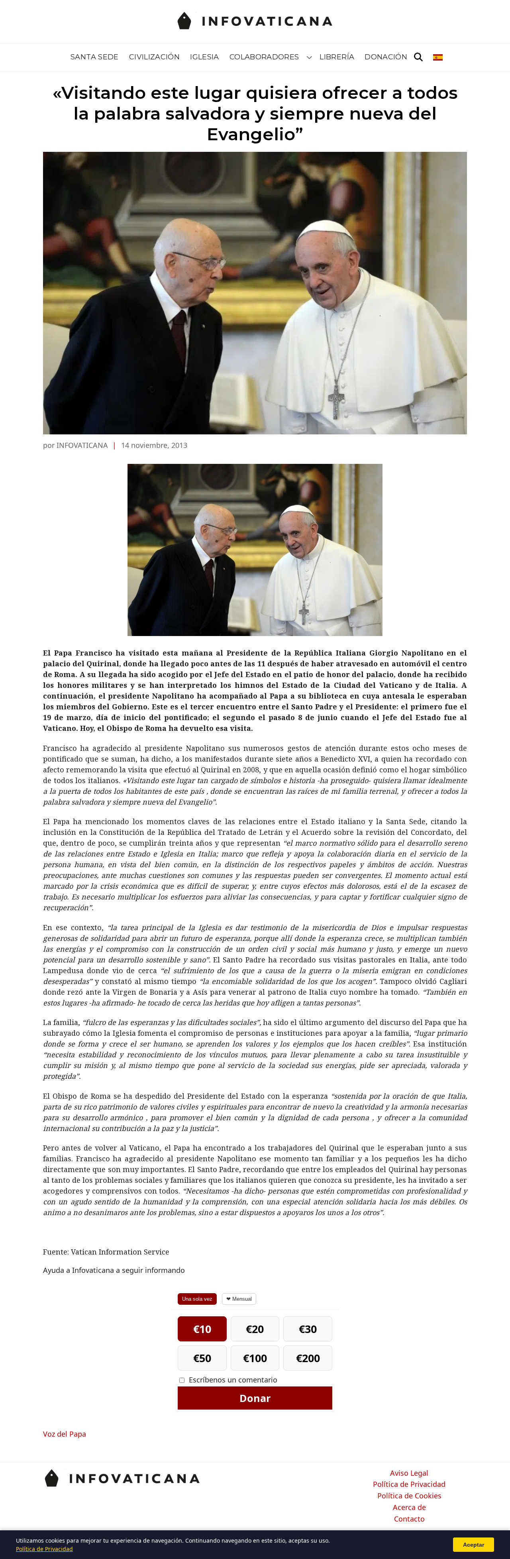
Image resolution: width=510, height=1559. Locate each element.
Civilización (154, 57)
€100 (255, 1358)
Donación (386, 57)
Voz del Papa (64, 1434)
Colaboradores (264, 57)
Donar (255, 1398)
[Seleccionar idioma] (438, 57)
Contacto (409, 1519)
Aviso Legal (409, 1473)
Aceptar (473, 1544)
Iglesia (204, 57)
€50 (202, 1358)
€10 (202, 1328)
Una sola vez (197, 1299)
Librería (337, 57)
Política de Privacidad (409, 1484)
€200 (308, 1358)
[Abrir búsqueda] (418, 57)
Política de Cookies (409, 1496)
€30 (308, 1328)
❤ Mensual (239, 1299)
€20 (255, 1328)
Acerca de (409, 1508)
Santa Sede (95, 57)
